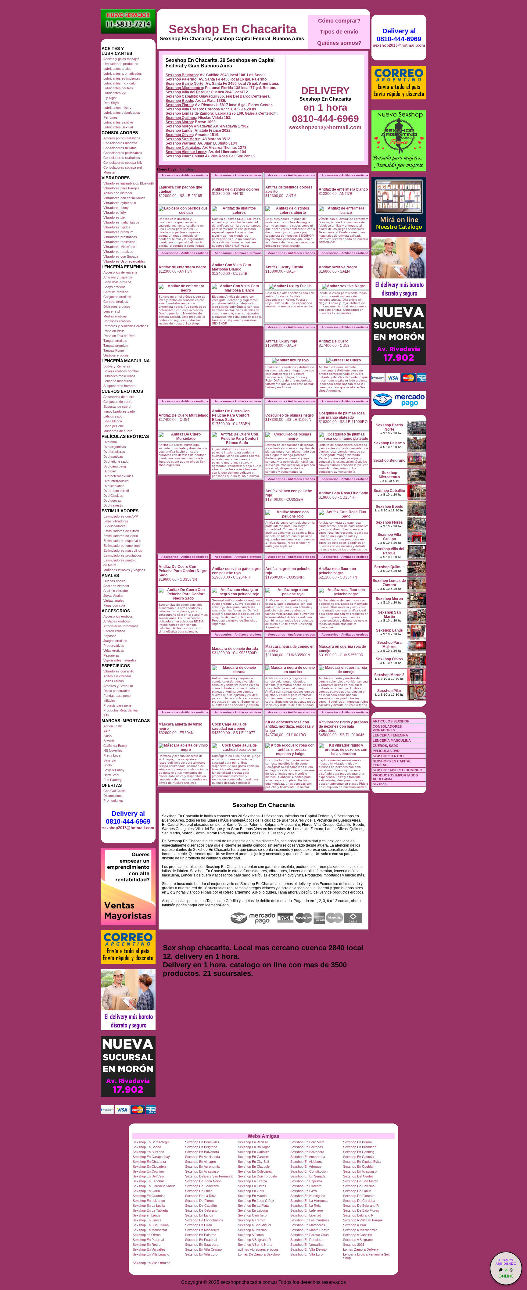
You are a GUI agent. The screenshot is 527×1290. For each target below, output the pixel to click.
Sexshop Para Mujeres (389, 644)
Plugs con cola (114, 605)
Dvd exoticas (113, 456)
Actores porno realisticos (121, 138)
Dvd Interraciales (116, 481)
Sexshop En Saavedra (201, 1244)
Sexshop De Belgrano (201, 1210)
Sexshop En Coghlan (358, 1166)
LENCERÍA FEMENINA (390, 735)
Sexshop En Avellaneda (202, 1157)
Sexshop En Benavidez (202, 1142)
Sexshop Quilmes (181, 118)
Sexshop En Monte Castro (309, 1230)
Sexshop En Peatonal (201, 1240)
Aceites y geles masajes (121, 59)
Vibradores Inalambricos (121, 222)
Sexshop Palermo (181, 79)
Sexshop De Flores (199, 1200)
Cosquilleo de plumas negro (289, 415)
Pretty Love (111, 755)
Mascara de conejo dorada (235, 649)
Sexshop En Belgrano (201, 1147)
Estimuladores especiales (122, 541)
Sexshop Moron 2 (389, 675)
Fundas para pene (117, 695)
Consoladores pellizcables (122, 153)
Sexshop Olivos (179, 135)
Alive (106, 731)
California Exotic (115, 745)
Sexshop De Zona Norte (203, 1181)
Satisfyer (110, 760)
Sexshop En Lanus (199, 1215)
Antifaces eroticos (116, 621)
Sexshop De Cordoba (359, 1200)
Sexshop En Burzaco (148, 1152)
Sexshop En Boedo (147, 1147)
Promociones (113, 800)
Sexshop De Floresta (359, 1196)
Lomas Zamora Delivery (361, 1249)
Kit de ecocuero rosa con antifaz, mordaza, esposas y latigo (289, 726)
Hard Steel (111, 775)
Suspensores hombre (119, 386)
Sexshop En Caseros (254, 1157)
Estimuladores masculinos (122, 550)
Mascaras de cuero (117, 431)
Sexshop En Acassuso (202, 1171)
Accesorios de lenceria (120, 272)
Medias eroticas (115, 316)
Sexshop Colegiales (183, 147)
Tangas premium (115, 345)
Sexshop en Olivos (147, 1235)
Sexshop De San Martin (360, 1181)
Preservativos (113, 645)
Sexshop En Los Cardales (309, 1220)
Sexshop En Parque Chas (309, 1235)
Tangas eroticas (115, 340)
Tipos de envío (339, 32)
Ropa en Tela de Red (118, 336)
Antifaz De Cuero (333, 341)
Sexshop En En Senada (307, 1176)
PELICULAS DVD (386, 751)
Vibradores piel (114, 217)
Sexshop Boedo (179, 101)
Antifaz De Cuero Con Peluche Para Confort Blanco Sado (230, 415)
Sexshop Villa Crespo (184, 109)
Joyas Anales (113, 595)
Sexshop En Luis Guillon (151, 1225)
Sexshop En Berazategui (151, 1142)
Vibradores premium (118, 232)
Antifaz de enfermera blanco (343, 189)
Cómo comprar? (339, 21)
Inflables (109, 700)
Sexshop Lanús (179, 130)
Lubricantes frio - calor (120, 83)
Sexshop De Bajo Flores (361, 1210)
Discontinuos (113, 795)
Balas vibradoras (115, 521)
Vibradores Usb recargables (124, 261)
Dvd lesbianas (113, 486)
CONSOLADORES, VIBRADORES (388, 728)
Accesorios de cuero (118, 397)
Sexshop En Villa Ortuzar (151, 1263)
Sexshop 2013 (353, 1244)
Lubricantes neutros (118, 88)
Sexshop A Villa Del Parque (363, 1220)
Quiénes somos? (339, 43)
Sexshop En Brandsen (359, 1147)
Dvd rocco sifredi (116, 491)
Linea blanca (112, 421)
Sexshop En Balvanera (202, 1152)
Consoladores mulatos (120, 148)
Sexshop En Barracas (306, 1147)
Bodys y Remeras (116, 366)
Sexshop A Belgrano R (254, 1240)
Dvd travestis (113, 505)
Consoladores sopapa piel (122, 167)
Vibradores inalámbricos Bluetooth (128, 183)
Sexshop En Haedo (252, 1196)
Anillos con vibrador (117, 193)
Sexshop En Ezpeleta (306, 1181)
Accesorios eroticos (118, 616)
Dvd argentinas (114, 447)
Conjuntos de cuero (117, 401)
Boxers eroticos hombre (121, 371)
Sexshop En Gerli (251, 1191)
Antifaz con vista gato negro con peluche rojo (236, 571)
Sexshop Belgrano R (358, 1215)
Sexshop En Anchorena (307, 1157)
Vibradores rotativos (118, 251)
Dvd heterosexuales (118, 476)
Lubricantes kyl (114, 93)
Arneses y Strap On (118, 686)
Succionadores (114, 526)
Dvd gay (109, 471)
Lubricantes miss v (117, 107)
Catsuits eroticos (115, 292)
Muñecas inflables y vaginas (124, 570)
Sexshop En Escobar (148, 1181)
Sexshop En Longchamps (204, 1220)
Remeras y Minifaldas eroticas (125, 326)
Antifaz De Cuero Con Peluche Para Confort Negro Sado (183, 570)
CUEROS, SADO (386, 745)
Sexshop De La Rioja (200, 1196)
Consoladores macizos (120, 143)
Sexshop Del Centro (358, 1176)
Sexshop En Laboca (253, 1210)
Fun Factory (112, 780)
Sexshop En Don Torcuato (257, 1176)
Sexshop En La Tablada (150, 1210)
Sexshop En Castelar (359, 1157)
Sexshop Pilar (178, 156)
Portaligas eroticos (117, 321)
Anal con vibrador (116, 586)
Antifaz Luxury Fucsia (284, 267)
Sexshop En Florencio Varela (154, 1186)
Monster (109, 172)
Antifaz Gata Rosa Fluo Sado (343, 493)
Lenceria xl (111, 311)
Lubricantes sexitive (118, 122)
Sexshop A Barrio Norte (255, 1244)
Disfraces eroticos (117, 306)
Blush (107, 736)
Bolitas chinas (113, 681)
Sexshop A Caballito (357, 1235)
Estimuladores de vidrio (120, 536)
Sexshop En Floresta (305, 1186)
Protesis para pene (117, 705)
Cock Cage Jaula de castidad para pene (229, 726)
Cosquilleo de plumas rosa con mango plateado (342, 415)
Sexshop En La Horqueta (309, 1200)
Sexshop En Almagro (200, 1161)
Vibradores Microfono (119, 247)
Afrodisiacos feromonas (120, 626)
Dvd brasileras (114, 451)
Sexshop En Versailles (306, 1244)
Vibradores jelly (114, 212)
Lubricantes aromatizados (122, 73)
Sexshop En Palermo (200, 1235)
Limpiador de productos (120, 64)
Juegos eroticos (115, 641)
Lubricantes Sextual (118, 127)
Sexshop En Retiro (146, 1244)
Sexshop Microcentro (184, 88)
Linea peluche (113, 426)
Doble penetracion (116, 691)
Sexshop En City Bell (253, 1161)
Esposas (110, 636)
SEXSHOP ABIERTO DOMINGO (397, 770)
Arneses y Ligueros (117, 277)
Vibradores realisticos (119, 242)
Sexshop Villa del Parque (187, 92)
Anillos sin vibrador (117, 676)
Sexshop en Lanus (146, 1215)
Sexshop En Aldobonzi (306, 1161)
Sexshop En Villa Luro (201, 1254)
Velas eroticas (113, 650)
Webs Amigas (263, 1136)
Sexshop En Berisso (253, 1142)
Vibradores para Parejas (121, 188)
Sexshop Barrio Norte (184, 83)
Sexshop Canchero (252, 1215)
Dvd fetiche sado (115, 461)
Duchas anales (114, 581)
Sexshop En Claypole (254, 1166)
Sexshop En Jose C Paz (256, 1200)
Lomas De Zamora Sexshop (259, 1254)
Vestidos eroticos (116, 355)
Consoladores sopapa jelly (122, 162)
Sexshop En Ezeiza (252, 1181)
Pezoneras (111, 655)
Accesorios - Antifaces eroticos (184, 175)
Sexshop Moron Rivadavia (188, 126)
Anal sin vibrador (115, 591)
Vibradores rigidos (116, 227)
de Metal (109, 565)
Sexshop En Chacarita (232, 29)
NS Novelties (113, 750)
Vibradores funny (116, 208)
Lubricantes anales (117, 68)
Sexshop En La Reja (305, 1205)
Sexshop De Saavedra (202, 1186)
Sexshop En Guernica (149, 1196)
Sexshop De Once (199, 1191)
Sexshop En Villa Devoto (308, 1249)
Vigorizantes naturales (119, 660)
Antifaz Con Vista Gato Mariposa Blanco (231, 267)
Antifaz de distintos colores (235, 189)
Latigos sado (112, 416)
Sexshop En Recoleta (306, 1240)
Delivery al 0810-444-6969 (128, 817)
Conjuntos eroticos (117, 297)
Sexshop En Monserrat (150, 1230)
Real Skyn (111, 103)
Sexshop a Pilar (354, 1225)
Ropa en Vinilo (113, 331)
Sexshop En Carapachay (151, 1157)
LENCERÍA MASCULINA (392, 740)
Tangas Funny (114, 350)
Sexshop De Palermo (359, 1186)
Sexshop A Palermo (252, 1230)
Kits (106, 715)
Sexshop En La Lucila (149, 1205)
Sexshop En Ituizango (149, 1200)
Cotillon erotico (114, 631)
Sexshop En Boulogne (254, 1147)
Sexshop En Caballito (253, 1152)
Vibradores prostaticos (120, 237)
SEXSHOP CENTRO (388, 756)
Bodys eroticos (114, 287)
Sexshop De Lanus (357, 1191)
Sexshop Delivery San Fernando (209, 1176)
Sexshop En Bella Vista (307, 1142)
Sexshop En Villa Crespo (203, 1249)
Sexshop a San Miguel (254, 1225)
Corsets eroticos (115, 301)
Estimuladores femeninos (122, 545)
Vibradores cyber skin (119, 203)
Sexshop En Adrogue (305, 1166)
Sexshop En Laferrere (306, 1210)
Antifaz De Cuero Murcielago (183, 415)
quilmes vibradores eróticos (258, 1249)
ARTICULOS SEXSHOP (391, 721)
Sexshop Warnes (180, 143)
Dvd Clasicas (113, 495)
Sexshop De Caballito (201, 1205)
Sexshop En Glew (303, 1191)
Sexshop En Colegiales (255, 1171)
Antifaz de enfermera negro (182, 267)
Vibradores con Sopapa (120, 256)
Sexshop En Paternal (148, 1240)
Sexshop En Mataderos (307, 1225)
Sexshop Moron (179, 122)
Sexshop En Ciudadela (149, 1166)
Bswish (108, 741)
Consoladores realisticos (121, 157)
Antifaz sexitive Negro (338, 267)
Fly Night (110, 98)
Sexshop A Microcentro (360, 1230)
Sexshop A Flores (251, 1235)
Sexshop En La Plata (253, 1205)
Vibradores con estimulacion (124, 198)
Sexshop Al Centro (251, 1220)
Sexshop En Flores (252, 1186)
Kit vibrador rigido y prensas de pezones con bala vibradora (343, 726)
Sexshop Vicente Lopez (186, 152)
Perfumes (110, 117)
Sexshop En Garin (146, 1191)
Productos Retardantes (120, 710)
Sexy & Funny (113, 770)
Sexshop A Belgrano (358, 1240)
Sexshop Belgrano (182, 75)
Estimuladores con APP (120, 516)
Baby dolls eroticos (117, 282)
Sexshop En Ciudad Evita (362, 1161)
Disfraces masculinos (119, 376)
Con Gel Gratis (114, 791)
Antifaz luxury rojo (281, 341)
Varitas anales (113, 600)
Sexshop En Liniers (147, 1220)
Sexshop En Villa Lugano (151, 1254)
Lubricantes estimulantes (121, 78)
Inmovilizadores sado (119, 411)
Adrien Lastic (113, 726)
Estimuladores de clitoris (121, 531)
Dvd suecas (112, 500)
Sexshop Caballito (181, 96)
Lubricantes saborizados (121, 112)
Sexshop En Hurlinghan (307, 1196)
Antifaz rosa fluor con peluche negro (337, 571)
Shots (107, 765)
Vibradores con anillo (118, 671)
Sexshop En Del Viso (148, 1176)
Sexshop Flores (179, 105)
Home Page (167, 169)
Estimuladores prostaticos (122, 555)
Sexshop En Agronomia (202, 1166)
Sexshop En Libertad (305, 1215)
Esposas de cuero (117, 406)
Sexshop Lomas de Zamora (189, 113)
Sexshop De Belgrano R (361, 1205)
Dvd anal (110, 442)
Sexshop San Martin (183, 139)
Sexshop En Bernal (357, 1142)
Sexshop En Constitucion (309, 1171)
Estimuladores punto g (119, 560)
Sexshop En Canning (358, 1152)
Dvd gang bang (114, 466)
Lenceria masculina (117, 381)
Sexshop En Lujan (198, 1225)
